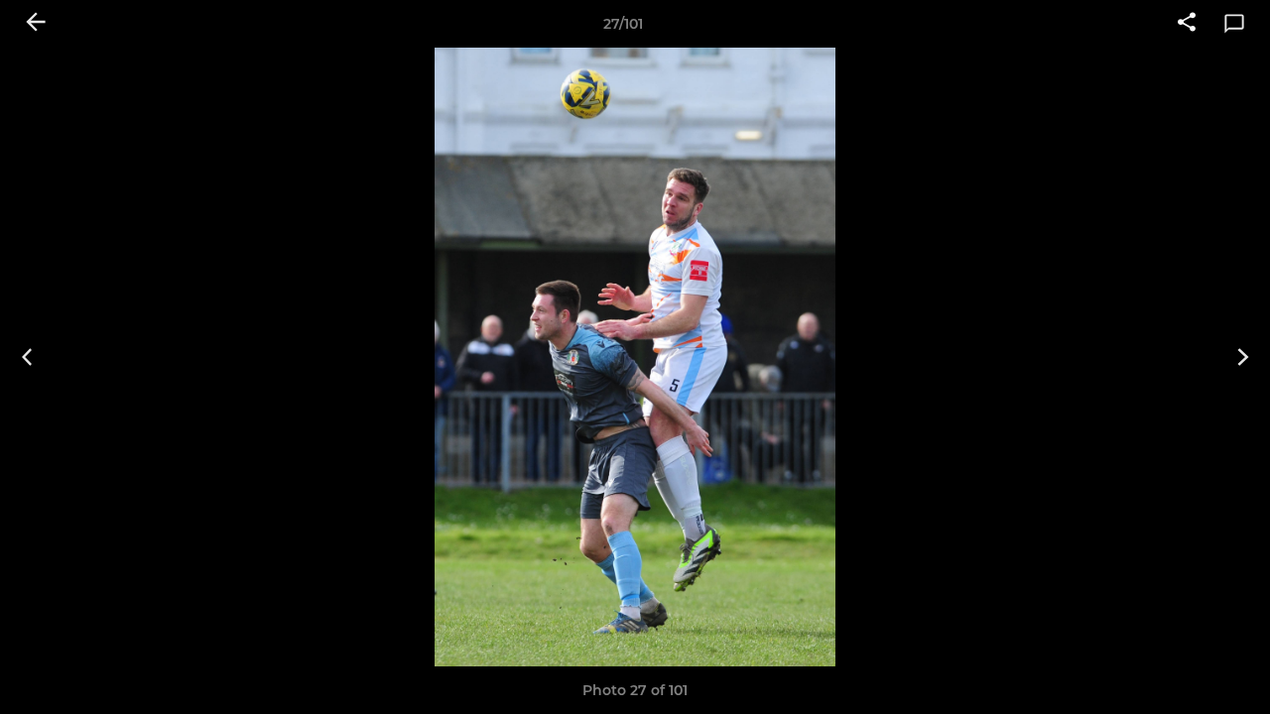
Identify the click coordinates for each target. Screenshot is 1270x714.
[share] (1187, 24)
